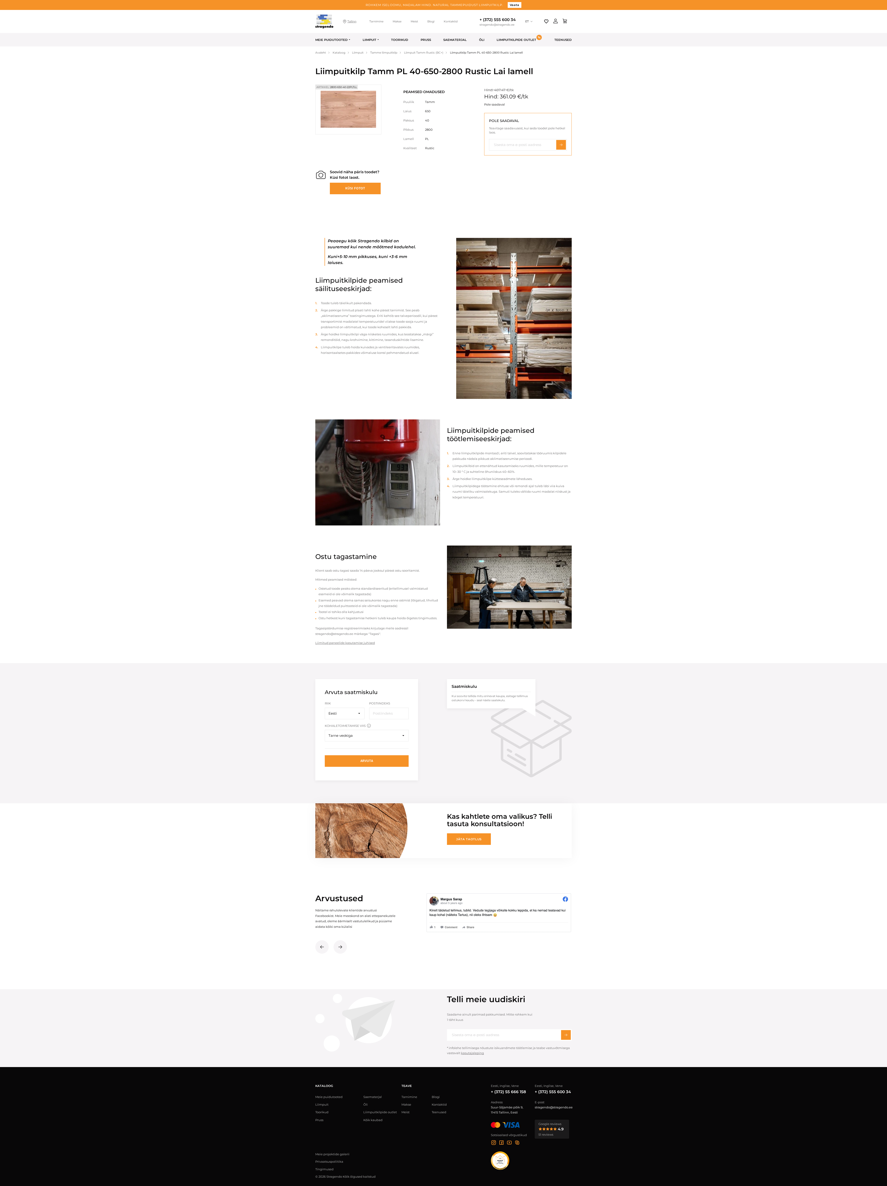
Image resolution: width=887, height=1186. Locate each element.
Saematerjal (455, 40)
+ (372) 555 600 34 (498, 19)
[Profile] (555, 21)
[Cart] (564, 21)
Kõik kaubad (373, 1120)
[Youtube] (509, 1143)
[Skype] (517, 1143)
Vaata (514, 5)
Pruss (426, 40)
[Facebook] (501, 1143)
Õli (481, 40)
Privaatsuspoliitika (329, 1161)
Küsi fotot (355, 188)
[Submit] (566, 1035)
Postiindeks (379, 703)
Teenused (563, 40)
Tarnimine (376, 21)
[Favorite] (546, 21)
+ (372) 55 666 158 (508, 1091)
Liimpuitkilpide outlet (380, 1112)
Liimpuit (369, 40)
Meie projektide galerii (332, 1154)
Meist (414, 21)
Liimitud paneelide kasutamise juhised (345, 643)
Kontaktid (451, 21)
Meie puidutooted (331, 40)
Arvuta (366, 761)
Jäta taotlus (469, 839)
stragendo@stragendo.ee (497, 24)
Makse (397, 21)
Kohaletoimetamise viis (345, 726)
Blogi (430, 21)
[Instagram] (493, 1143)
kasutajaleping (472, 1053)
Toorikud (399, 40)
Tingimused (324, 1169)
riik (328, 703)
